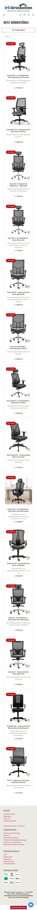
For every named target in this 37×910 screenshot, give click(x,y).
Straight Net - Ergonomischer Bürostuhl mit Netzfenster (18, 727)
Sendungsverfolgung (11, 838)
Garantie (7, 835)
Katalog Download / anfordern (14, 826)
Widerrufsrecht (9, 861)
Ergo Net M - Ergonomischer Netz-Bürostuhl (18, 293)
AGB (5, 854)
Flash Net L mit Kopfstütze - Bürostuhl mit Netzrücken (18, 510)
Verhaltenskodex (9, 863)
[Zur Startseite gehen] (18, 7)
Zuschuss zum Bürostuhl (12, 842)
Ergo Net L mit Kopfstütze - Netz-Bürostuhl (18, 239)
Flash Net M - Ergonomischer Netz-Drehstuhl (18, 564)
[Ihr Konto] (29, 15)
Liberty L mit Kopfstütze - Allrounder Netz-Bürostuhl (18, 619)
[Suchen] (20, 15)
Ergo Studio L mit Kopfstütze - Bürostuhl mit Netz (18, 402)
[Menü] (4, 15)
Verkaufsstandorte (10, 821)
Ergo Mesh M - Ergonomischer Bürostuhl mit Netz (18, 130)
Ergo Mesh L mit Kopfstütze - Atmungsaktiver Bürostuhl (18, 76)
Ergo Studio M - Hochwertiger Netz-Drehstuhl (18, 456)
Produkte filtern (19, 30)
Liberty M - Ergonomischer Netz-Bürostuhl (18, 673)
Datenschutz (8, 857)
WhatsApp (7, 816)
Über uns (7, 818)
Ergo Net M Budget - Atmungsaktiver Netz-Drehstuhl (18, 348)
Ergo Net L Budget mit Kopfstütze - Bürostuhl (18, 185)
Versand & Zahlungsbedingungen (15, 840)
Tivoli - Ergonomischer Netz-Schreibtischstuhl (18, 781)
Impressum (7, 859)
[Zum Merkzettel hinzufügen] (28, 70)
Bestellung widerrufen (18, 907)
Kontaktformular (9, 814)
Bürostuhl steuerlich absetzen (14, 844)
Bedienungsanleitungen (12, 833)
